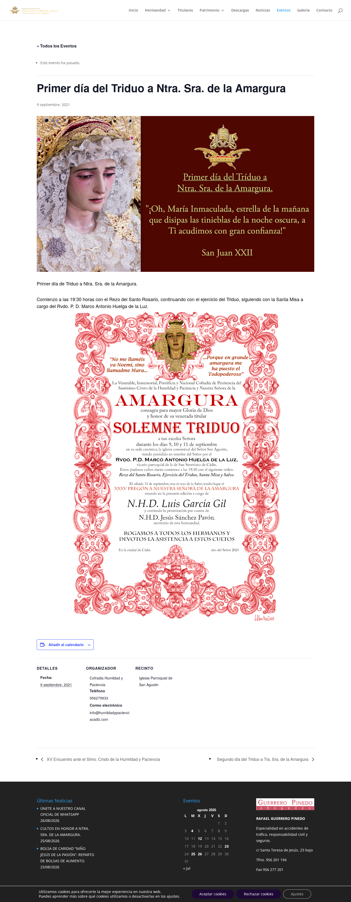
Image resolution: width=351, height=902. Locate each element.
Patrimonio (209, 10)
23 (227, 846)
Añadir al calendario (66, 644)
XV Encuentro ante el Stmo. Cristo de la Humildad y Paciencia (103, 759)
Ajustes (297, 893)
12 (200, 838)
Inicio (133, 10)
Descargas (240, 10)
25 (193, 853)
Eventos (284, 10)
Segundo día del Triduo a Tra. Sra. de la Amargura (263, 759)
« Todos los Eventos (57, 46)
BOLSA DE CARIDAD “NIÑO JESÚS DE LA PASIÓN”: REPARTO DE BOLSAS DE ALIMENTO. (67, 854)
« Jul (186, 868)
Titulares (185, 10)
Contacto (324, 10)
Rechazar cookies (258, 893)
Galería (303, 10)
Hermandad (155, 10)
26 (200, 853)
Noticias (263, 10)
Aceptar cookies (212, 893)
